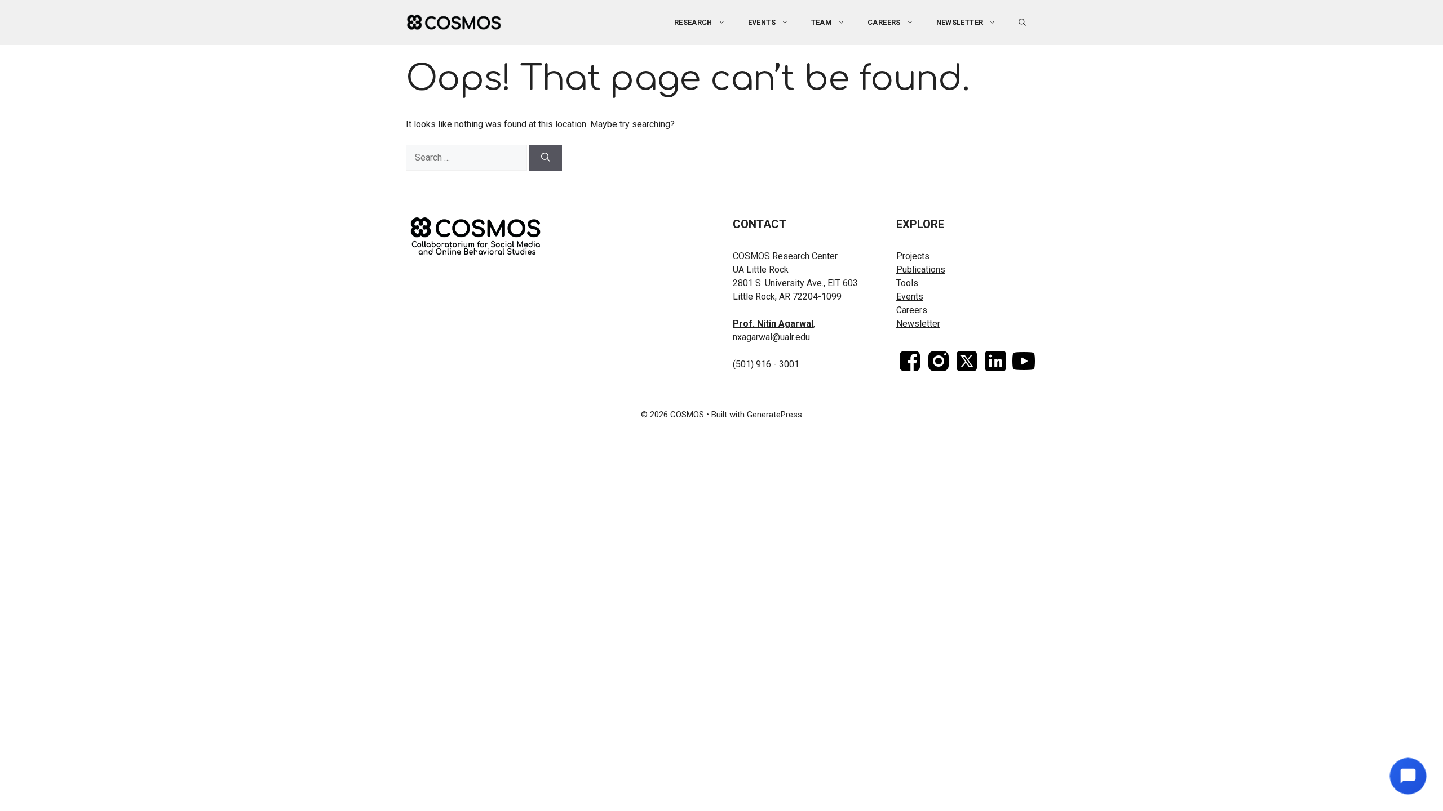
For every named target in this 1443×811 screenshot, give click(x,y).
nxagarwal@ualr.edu (771, 337)
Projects (912, 256)
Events (909, 296)
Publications (920, 269)
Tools (907, 283)
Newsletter (960, 22)
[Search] (545, 158)
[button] (1022, 22)
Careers (884, 22)
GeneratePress (774, 414)
